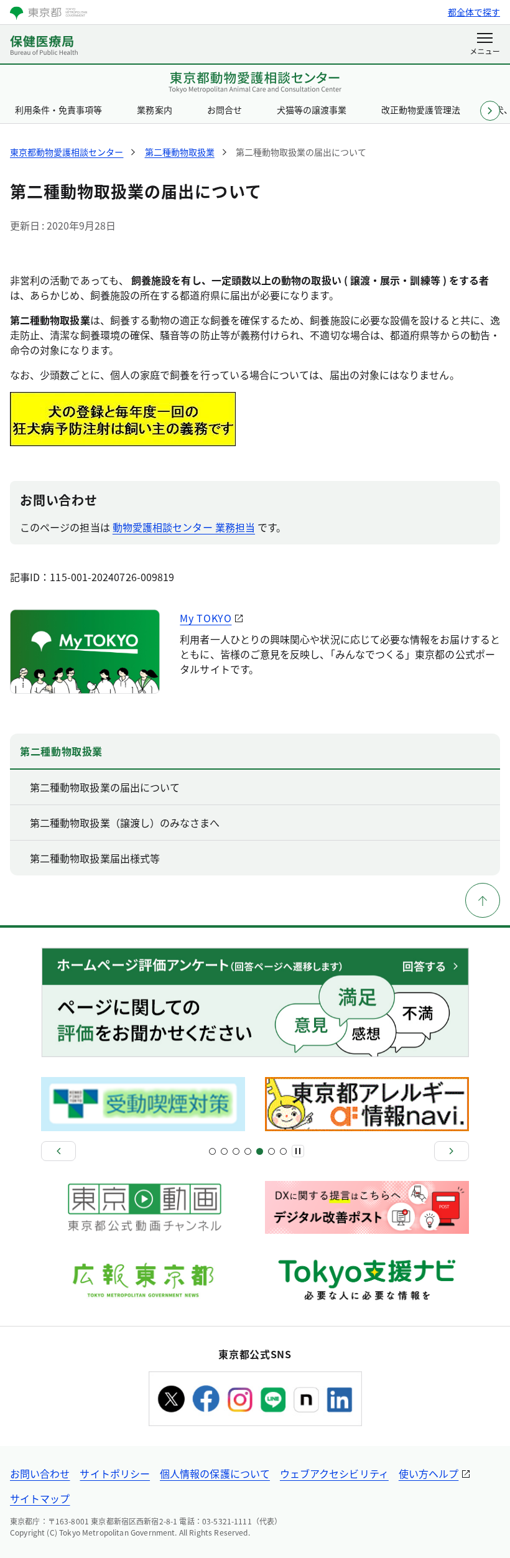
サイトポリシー (115, 1473)
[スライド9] (259, 1151)
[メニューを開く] (485, 45)
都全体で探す (474, 12)
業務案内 (154, 109)
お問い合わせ (40, 1473)
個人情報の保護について (215, 1473)
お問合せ (224, 109)
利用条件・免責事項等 (58, 109)
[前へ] (58, 1151)
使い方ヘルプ (428, 1473)
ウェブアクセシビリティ (334, 1473)
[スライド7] (247, 1151)
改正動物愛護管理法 (420, 109)
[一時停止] (298, 1151)
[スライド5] (236, 1151)
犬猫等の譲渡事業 (311, 109)
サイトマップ (40, 1498)
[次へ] (451, 1151)
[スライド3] (224, 1151)
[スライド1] (212, 1151)
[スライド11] (271, 1151)
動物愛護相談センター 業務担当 (184, 527)
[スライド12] (283, 1151)
